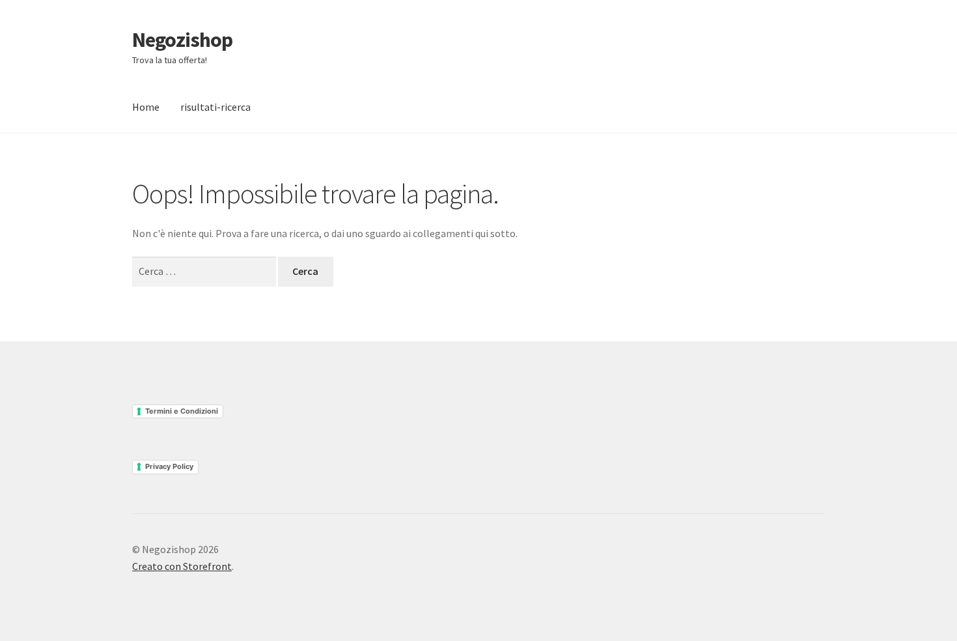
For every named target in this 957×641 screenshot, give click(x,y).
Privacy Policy (169, 466)
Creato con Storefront (182, 566)
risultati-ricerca (215, 106)
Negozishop (182, 40)
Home (146, 106)
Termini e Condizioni (181, 411)
